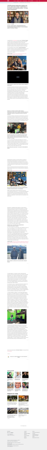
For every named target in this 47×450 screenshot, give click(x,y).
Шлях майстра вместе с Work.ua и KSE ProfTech (25, 2)
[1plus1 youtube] (12, 432)
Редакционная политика (35, 437)
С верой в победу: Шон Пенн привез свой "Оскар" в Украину (20, 170)
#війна (8, 405)
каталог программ (26, 435)
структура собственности (36, 432)
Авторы (33, 431)
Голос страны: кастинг (16, 2)
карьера (25, 436)
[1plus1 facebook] (11, 432)
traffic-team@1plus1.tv (10, 446)
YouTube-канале (15, 40)
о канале (25, 431)
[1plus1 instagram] (7, 432)
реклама (25, 432)
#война (9, 353)
